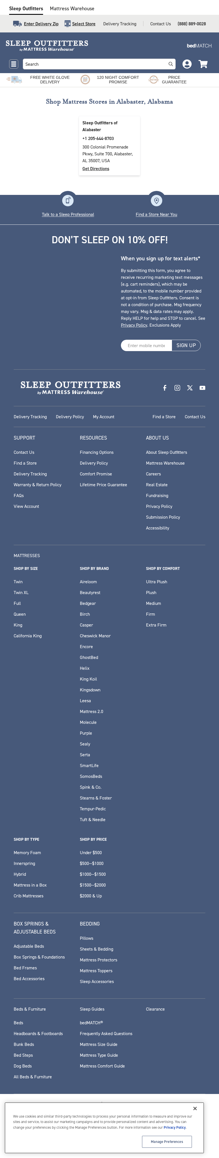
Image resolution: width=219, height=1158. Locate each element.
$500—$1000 (92, 863)
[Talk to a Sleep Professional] (68, 200)
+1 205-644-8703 (98, 138)
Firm (150, 614)
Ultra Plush (156, 581)
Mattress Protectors (98, 960)
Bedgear (88, 603)
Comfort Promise (96, 474)
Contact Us (160, 23)
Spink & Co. (91, 787)
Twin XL (21, 592)
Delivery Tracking (119, 23)
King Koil (88, 679)
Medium (153, 603)
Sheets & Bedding (96, 949)
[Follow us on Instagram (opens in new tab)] (177, 388)
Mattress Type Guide (99, 1055)
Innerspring (24, 863)
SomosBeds (91, 776)
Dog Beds (23, 1066)
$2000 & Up (91, 896)
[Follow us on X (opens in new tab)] (190, 388)
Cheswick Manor (95, 635)
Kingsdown (90, 690)
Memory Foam (27, 852)
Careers (153, 474)
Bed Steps (23, 1055)
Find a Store (164, 416)
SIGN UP (186, 345)
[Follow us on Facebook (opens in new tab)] (165, 388)
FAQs (19, 495)
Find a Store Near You (156, 214)
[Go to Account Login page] (187, 64)
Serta (85, 754)
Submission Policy (163, 517)
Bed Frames (25, 968)
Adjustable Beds (29, 946)
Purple (86, 733)
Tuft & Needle (93, 819)
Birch (85, 614)
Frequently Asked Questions (106, 1033)
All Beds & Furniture (33, 1076)
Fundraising (157, 495)
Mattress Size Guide (98, 1044)
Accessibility (157, 528)
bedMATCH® (91, 1022)
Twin (18, 581)
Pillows (86, 938)
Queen (20, 614)
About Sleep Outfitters (166, 452)
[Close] (195, 1108)
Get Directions (95, 168)
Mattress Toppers (96, 970)
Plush (151, 592)
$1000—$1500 (93, 874)
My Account (103, 416)
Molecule (88, 722)
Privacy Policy (134, 325)
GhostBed (89, 657)
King (18, 625)
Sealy (85, 744)
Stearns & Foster (96, 798)
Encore (86, 646)
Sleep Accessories (97, 981)
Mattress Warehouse (72, 8)
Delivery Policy (70, 416)
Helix (85, 668)
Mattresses (27, 555)
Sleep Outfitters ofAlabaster (99, 126)
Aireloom (88, 581)
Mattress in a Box (30, 885)
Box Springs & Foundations (39, 957)
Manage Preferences (167, 1141)
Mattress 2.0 (91, 711)
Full (17, 603)
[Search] (170, 64)
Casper (86, 625)
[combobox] (93, 64)
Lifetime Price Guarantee (103, 484)
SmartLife (89, 765)
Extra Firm (156, 625)
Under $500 (91, 852)
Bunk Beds (24, 1044)
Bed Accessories (29, 978)
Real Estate (157, 484)
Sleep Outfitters (26, 8)
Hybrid (20, 874)
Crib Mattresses (28, 896)
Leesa (85, 700)
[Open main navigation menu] (13, 64)
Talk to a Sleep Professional (68, 214)
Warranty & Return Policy (37, 484)
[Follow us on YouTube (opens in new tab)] (202, 388)
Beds (18, 1022)
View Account (26, 506)
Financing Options (96, 452)
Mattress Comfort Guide (102, 1066)
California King (28, 635)
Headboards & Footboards (38, 1033)
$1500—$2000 (93, 885)
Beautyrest (90, 592)
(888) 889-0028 (192, 23)
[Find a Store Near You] (156, 200)
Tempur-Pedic (93, 808)
